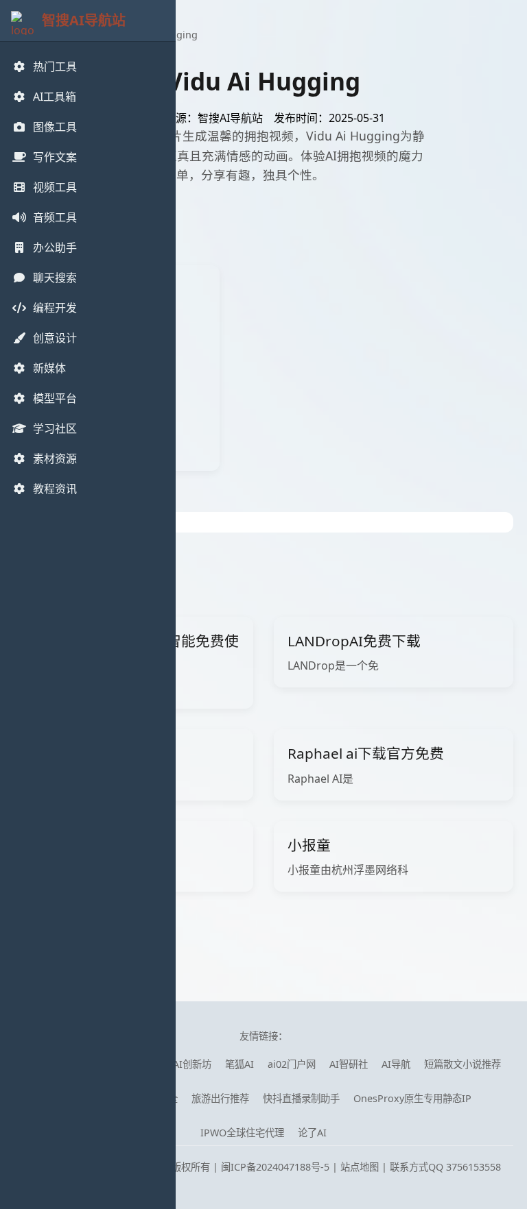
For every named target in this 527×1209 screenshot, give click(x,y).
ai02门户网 (292, 1064)
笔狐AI (239, 1064)
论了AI (312, 1132)
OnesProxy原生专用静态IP (412, 1098)
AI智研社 (348, 1064)
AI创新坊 (192, 1064)
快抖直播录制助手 (301, 1098)
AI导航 (396, 1064)
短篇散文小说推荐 (462, 1064)
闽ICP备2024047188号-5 (275, 1166)
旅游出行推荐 (220, 1098)
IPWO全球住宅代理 (242, 1132)
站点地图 (359, 1166)
